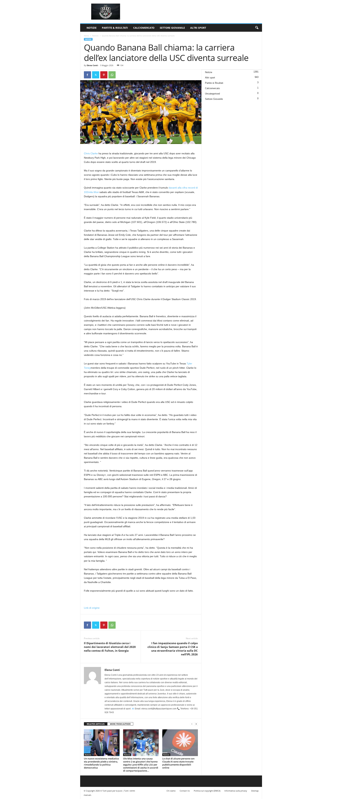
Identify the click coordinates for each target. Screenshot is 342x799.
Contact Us (185, 790)
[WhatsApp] (112, 74)
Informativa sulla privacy (235, 790)
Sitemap (255, 790)
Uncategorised (212, 93)
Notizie (92, 27)
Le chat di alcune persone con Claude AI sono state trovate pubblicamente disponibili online (178, 763)
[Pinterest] (103, 74)
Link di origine (92, 607)
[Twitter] (95, 74)
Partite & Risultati (115, 27)
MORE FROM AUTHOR (120, 724)
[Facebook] (87, 74)
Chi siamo (171, 790)
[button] (257, 28)
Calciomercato (143, 27)
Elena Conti (92, 65)
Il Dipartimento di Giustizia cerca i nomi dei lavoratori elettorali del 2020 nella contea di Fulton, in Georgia (110, 646)
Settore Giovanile (172, 27)
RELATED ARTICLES (96, 724)
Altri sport (198, 27)
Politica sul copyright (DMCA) (207, 790)
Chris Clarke (91, 153)
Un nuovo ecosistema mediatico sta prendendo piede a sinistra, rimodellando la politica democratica (101, 763)
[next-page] (196, 724)
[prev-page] (192, 724)
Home (86, 35)
